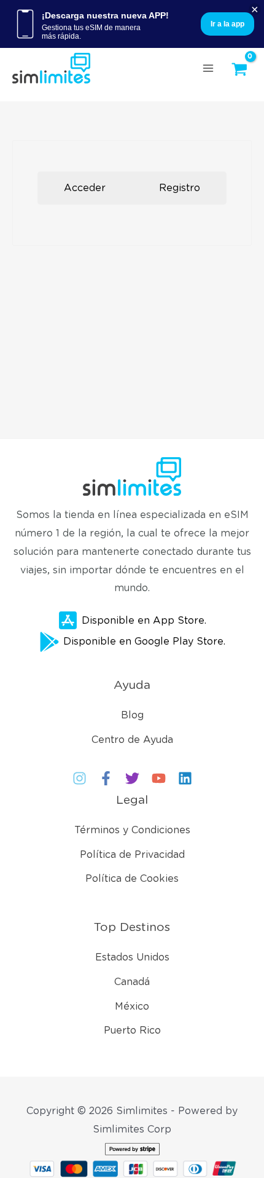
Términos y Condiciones (132, 830)
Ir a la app (227, 24)
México (132, 1006)
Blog (132, 715)
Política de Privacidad (132, 854)
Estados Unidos (132, 957)
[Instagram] (79, 778)
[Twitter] (132, 778)
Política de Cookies (132, 878)
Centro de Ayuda (132, 739)
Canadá (132, 982)
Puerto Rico (132, 1030)
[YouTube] (159, 778)
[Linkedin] (185, 778)
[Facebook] (106, 778)
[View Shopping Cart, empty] (242, 69)
